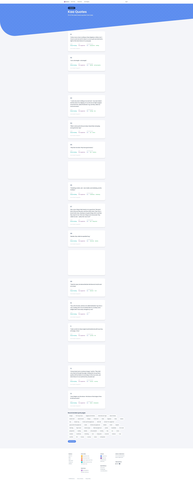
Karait (111, 424)
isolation (94, 152)
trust (96, 290)
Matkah (105, 424)
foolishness (92, 194)
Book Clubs (73, 1)
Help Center (71, 460)
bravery (91, 381)
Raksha (121, 418)
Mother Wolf (72, 418)
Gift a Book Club (84, 463)
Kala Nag (71, 427)
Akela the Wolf (81, 418)
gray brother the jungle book (75, 424)
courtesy (96, 381)
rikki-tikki (99, 421)
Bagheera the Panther (90, 415)
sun (90, 132)
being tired (95, 221)
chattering (98, 194)
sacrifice (91, 335)
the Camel (121, 427)
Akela (103, 418)
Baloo (116, 418)
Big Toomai (79, 427)
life (95, 335)
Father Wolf (96, 418)
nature (93, 132)
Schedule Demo (103, 459)
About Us (70, 455)
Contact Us (71, 462)
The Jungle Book (81, 45)
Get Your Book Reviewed (119, 455)
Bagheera (109, 418)
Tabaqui (88, 418)
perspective (92, 45)
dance (91, 403)
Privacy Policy (88, 478)
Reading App (102, 469)
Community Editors (103, 470)
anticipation (96, 403)
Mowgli (71, 415)
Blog (69, 457)
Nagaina (117, 424)
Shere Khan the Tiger (102, 415)
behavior (92, 290)
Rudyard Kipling (73, 45)
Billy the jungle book (98, 427)
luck (91, 221)
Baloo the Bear (113, 415)
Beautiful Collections (85, 472)
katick (86, 424)
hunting (91, 111)
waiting (97, 45)
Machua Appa (87, 427)
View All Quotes (72, 441)
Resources (102, 461)
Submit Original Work (119, 457)
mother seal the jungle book (88, 421)
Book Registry (86, 1)
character (92, 241)
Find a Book (102, 467)
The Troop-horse (79, 415)
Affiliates (70, 463)
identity (91, 65)
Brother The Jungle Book (109, 421)
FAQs (70, 458)
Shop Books (80, 1)
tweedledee (113, 427)
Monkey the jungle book (95, 424)
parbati (106, 427)
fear (95, 111)
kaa (87, 45)
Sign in (126, 1)
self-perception (97, 65)
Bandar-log (76, 421)
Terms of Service (80, 478)
